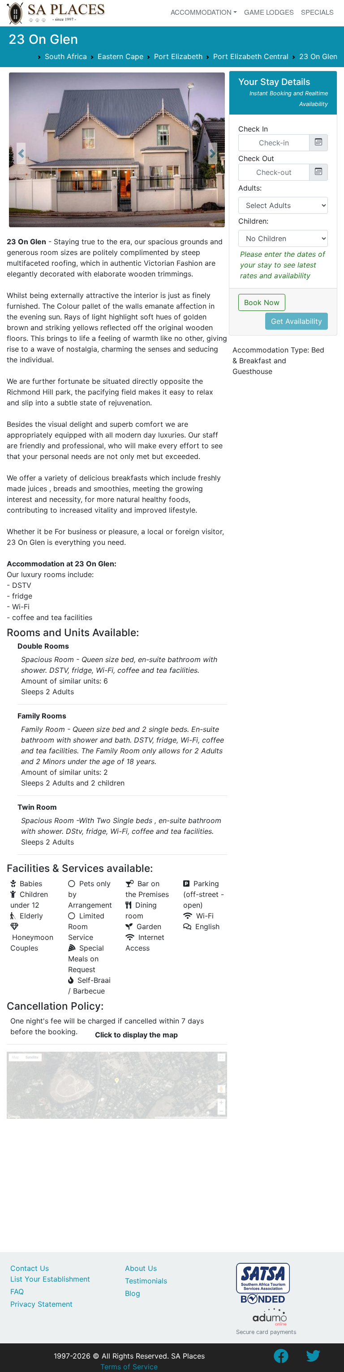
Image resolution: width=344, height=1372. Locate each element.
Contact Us (29, 1268)
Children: (253, 221)
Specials (317, 12)
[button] (21, 153)
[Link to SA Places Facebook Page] (281, 1358)
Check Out (256, 158)
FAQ (17, 1291)
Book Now (262, 302)
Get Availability (296, 321)
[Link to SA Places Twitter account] (313, 1358)
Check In (253, 128)
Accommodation (201, 12)
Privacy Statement (41, 1304)
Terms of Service (129, 1366)
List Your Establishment (50, 1278)
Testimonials (146, 1280)
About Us (141, 1268)
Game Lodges (269, 12)
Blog (132, 1293)
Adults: (250, 187)
